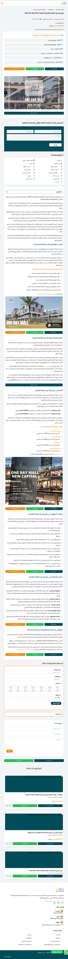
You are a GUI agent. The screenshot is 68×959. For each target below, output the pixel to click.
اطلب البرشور (34, 113)
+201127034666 (58, 913)
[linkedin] (54, 902)
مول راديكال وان (55, 436)
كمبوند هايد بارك (55, 941)
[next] (5, 92)
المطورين (28, 938)
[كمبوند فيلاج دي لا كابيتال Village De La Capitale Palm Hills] (34, 822)
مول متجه (57, 454)
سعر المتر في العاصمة (25, 944)
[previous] (62, 92)
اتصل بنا (53, 68)
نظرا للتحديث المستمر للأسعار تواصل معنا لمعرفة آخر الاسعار (49, 29)
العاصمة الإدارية (47, 366)
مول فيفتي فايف (55, 431)
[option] (34, 92)
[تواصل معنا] (10, 805)
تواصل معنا (14, 68)
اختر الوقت (58, 695)
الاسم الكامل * (57, 669)
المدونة (58, 938)
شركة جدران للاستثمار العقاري (25, 649)
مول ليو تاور (56, 442)
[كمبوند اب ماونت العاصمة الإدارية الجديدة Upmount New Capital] (34, 784)
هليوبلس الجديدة (26, 941)
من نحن (29, 934)
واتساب (34, 68)
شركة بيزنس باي (52, 40)
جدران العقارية (41, 952)
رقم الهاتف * (57, 676)
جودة (5, 956)
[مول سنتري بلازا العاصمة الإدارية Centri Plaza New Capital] (34, 859)
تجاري (52, 49)
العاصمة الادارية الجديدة (50, 44)
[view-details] (6, 805)
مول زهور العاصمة (55, 448)
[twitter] (58, 902)
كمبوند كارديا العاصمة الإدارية (45, 294)
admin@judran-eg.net (56, 918)
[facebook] (62, 902)
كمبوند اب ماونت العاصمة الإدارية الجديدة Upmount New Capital (44, 794)
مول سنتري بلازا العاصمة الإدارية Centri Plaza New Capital (46, 870)
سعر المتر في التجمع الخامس (52, 944)
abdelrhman (46, 19)
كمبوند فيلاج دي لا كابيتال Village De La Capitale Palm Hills (45, 832)
